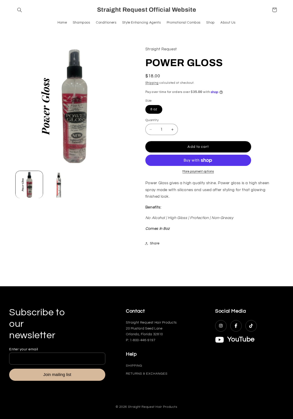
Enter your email (23, 349)
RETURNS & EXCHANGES (147, 373)
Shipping (152, 82)
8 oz (153, 109)
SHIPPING (134, 365)
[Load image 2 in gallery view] (58, 184)
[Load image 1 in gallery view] (29, 184)
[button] (19, 10)
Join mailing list (57, 374)
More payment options (198, 171)
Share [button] (155, 243)
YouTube (241, 339)
